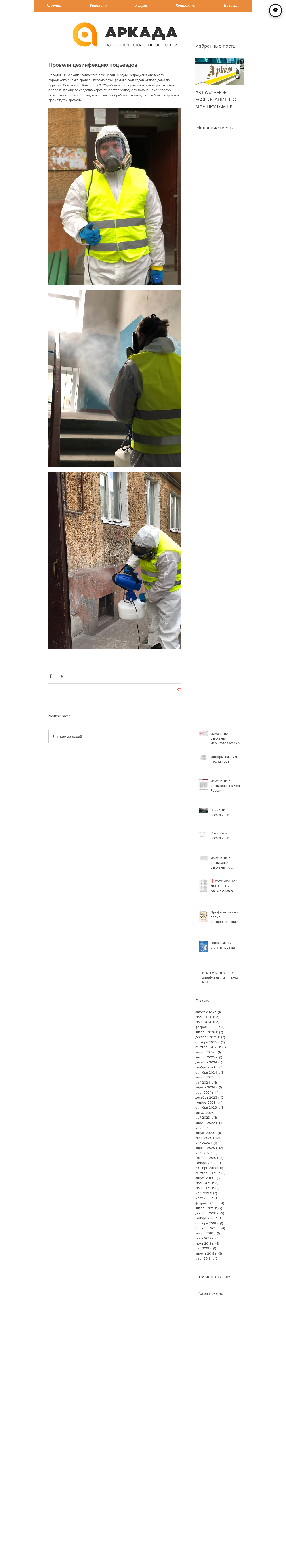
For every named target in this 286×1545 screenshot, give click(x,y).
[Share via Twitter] (61, 676)
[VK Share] (124, 1306)
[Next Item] (237, 71)
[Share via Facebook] (50, 676)
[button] (141, 5)
